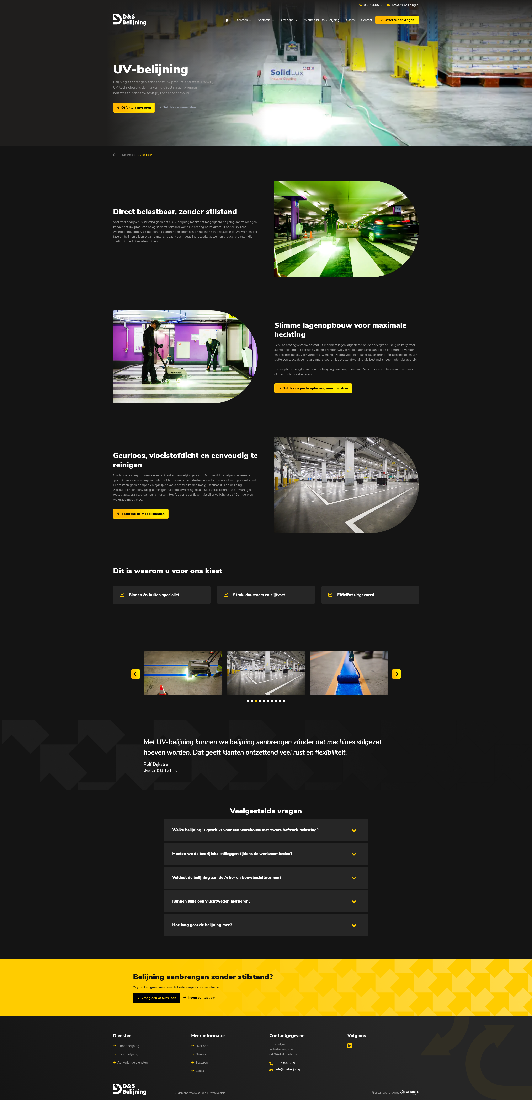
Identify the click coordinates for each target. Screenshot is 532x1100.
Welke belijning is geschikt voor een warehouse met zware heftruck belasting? (245, 830)
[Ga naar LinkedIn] (349, 1045)
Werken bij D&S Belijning (322, 20)
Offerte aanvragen (399, 20)
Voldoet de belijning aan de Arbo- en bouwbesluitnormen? (226, 877)
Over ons (287, 20)
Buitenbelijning (127, 1054)
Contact (366, 20)
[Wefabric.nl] (409, 1092)
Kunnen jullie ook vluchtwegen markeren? (211, 901)
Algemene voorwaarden (190, 1093)
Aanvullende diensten (132, 1062)
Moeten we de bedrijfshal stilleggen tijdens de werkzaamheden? (232, 854)
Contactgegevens (287, 1036)
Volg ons (356, 1036)
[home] (129, 20)
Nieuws (201, 1054)
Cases (350, 20)
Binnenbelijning (128, 1046)
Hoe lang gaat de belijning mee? (202, 925)
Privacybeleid (217, 1093)
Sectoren (264, 20)
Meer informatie (208, 1036)
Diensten (241, 20)
